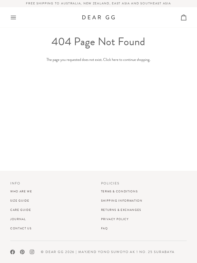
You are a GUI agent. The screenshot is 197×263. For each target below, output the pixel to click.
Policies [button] (110, 183)
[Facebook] (12, 252)
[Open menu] (18, 17)
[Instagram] (32, 252)
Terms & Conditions (119, 191)
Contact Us (21, 228)
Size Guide (19, 201)
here (115, 59)
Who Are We (21, 191)
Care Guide (20, 210)
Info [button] (15, 183)
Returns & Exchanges (121, 210)
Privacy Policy (115, 219)
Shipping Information (122, 201)
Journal (18, 219)
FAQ (104, 228)
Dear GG (54, 252)
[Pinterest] (22, 252)
